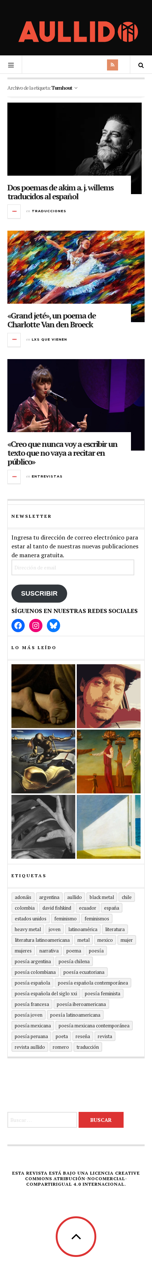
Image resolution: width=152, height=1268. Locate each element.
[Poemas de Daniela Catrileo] (43, 827)
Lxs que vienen (49, 339)
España (111, 908)
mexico (105, 940)
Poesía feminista (102, 993)
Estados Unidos (30, 918)
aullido (74, 897)
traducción (88, 1047)
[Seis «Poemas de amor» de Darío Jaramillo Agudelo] (43, 761)
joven (55, 929)
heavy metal (28, 929)
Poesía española (32, 982)
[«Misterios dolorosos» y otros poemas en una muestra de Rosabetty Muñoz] (109, 827)
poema (73, 950)
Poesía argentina (33, 961)
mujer (127, 940)
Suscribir (39, 593)
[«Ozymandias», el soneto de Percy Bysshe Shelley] (43, 696)
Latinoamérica (82, 929)
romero (61, 1047)
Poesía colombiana (35, 972)
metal (83, 940)
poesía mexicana (33, 1025)
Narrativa (49, 950)
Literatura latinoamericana (42, 940)
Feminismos (96, 918)
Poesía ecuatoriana (83, 972)
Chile (127, 897)
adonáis (23, 897)
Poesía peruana (31, 1036)
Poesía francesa (32, 1004)
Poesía (96, 950)
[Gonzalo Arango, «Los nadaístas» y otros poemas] (109, 761)
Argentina (49, 897)
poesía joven (28, 1015)
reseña (83, 1036)
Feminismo (65, 918)
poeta (62, 1036)
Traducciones (49, 211)
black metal (102, 897)
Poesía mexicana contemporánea (94, 1025)
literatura (115, 929)
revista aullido (30, 1047)
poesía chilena (74, 961)
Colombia (25, 908)
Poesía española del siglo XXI (46, 993)
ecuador (87, 908)
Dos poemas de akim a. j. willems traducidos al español (60, 191)
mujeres (23, 950)
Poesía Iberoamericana (81, 1004)
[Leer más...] (14, 211)
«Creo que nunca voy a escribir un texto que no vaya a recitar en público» (62, 452)
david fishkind (56, 908)
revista (105, 1036)
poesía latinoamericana (75, 1015)
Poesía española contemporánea (93, 982)
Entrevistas (47, 476)
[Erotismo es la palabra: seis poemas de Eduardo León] (109, 696)
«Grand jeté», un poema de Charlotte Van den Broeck (51, 320)
